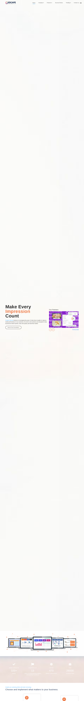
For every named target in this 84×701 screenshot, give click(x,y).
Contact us (76, 2)
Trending (68, 2)
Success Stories (59, 2)
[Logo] (10, 3)
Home (34, 2)
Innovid (75, 330)
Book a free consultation (13, 327)
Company (40, 2)
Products (49, 2)
